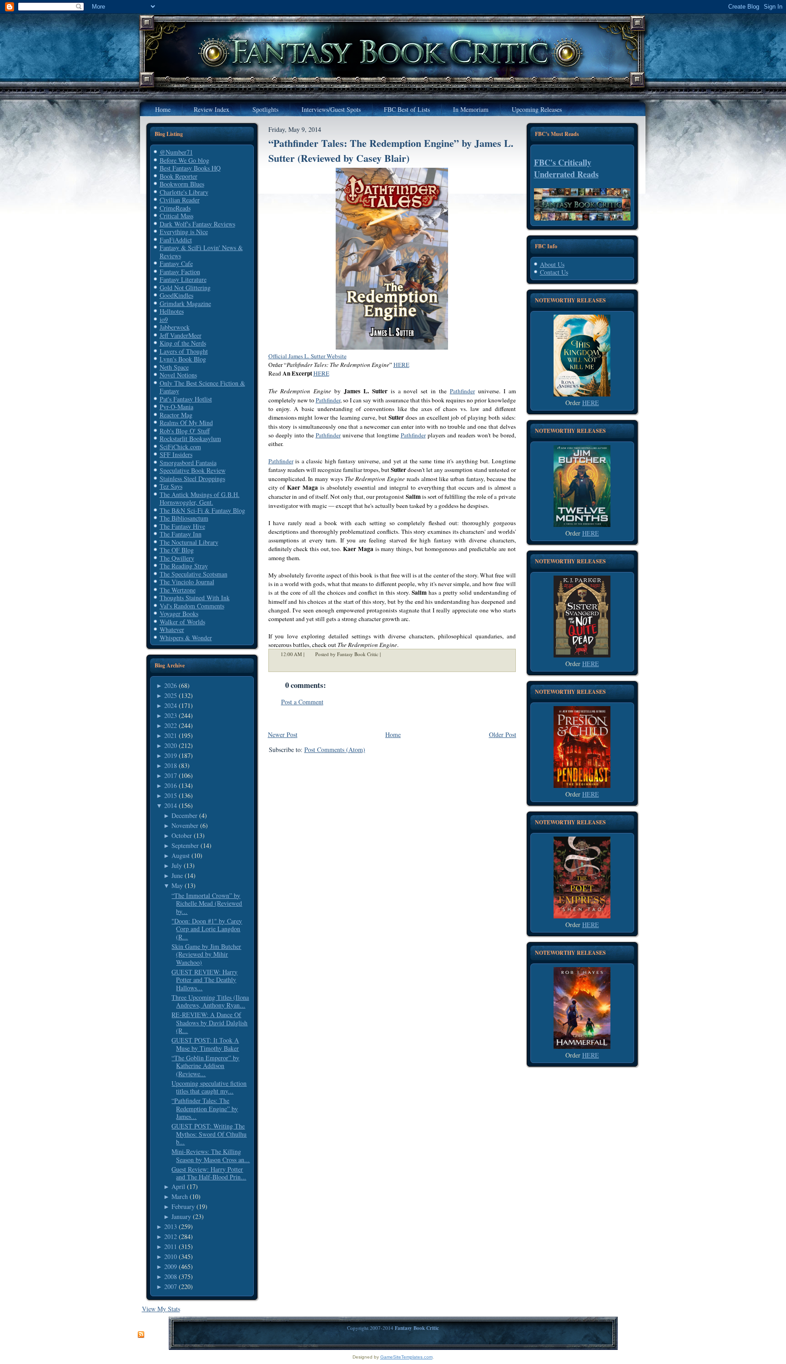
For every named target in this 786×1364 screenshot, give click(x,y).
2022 (170, 725)
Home (393, 734)
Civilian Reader (180, 200)
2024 (170, 705)
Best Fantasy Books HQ (190, 168)
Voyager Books (179, 613)
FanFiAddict (176, 240)
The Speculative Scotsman (193, 574)
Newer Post (282, 734)
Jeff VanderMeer (181, 335)
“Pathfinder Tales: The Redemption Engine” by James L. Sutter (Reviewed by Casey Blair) (391, 150)
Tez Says (171, 486)
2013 (170, 1226)
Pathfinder (462, 391)
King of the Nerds (183, 343)
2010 (170, 1256)
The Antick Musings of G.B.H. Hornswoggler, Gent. (200, 498)
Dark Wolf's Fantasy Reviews (197, 224)
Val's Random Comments (192, 606)
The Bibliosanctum (184, 518)
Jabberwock (175, 327)
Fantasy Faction (180, 271)
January (181, 1216)
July (176, 865)
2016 (170, 785)
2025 (170, 695)
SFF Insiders (176, 454)
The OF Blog (177, 550)
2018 (170, 765)
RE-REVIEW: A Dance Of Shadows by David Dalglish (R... (209, 1022)
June (177, 875)
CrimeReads (175, 208)
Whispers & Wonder (186, 637)
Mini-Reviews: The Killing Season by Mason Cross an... (210, 1155)
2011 (170, 1246)
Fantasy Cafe (176, 263)
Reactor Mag (176, 415)
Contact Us (554, 272)
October (181, 835)
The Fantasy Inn (181, 534)
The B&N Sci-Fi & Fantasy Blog (202, 510)
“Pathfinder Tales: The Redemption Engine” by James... (204, 1108)
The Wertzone (178, 590)
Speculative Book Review (193, 470)
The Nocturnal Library (189, 542)
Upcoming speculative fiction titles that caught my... (209, 1087)
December (184, 815)
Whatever (172, 629)
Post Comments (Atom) (334, 749)
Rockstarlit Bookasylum (190, 438)
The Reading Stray (184, 566)
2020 (170, 745)
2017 (170, 775)
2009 (170, 1266)
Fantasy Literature (183, 279)
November (184, 825)
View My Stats (161, 1308)
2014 (170, 805)
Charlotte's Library (184, 192)
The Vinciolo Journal (187, 581)
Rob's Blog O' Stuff (185, 430)
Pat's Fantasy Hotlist (186, 399)
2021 (170, 735)
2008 (170, 1276)
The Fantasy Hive (182, 526)
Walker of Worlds (182, 621)
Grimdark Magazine (185, 303)
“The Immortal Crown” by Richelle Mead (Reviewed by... (206, 903)
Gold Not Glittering (185, 287)
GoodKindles (176, 295)
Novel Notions (178, 375)
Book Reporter (178, 176)
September (185, 845)
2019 (170, 755)
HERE (401, 365)
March (179, 1196)
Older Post (502, 734)
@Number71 (176, 152)
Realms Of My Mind (186, 422)
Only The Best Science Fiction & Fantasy (202, 387)
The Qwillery (177, 558)
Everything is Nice (184, 231)
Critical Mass (176, 215)
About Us (552, 264)
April (178, 1186)
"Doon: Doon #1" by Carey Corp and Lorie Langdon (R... (206, 929)
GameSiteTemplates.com (406, 1356)
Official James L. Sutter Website (307, 356)
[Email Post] (386, 654)
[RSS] (141, 1335)
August (180, 855)
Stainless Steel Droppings (192, 478)
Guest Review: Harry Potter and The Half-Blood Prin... (208, 1173)
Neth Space (174, 367)
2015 (170, 795)
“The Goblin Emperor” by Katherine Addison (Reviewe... (205, 1065)
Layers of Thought (184, 351)
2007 (170, 1286)
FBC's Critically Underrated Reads (566, 168)
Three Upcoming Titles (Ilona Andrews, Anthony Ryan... (210, 1001)
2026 (170, 685)
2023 (170, 715)
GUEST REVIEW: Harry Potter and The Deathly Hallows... (204, 980)
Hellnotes (172, 311)
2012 (170, 1236)
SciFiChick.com (180, 446)
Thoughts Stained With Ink (195, 597)
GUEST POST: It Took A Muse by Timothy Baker (205, 1044)
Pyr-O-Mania (176, 406)
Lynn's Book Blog (183, 359)
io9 (164, 319)
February (183, 1206)
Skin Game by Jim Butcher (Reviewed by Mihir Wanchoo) (206, 954)
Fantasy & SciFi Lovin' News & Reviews (201, 251)
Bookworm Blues (182, 184)
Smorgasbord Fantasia (188, 462)
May (177, 885)
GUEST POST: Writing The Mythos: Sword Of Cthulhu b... (209, 1134)
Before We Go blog (184, 160)
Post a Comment (302, 701)
